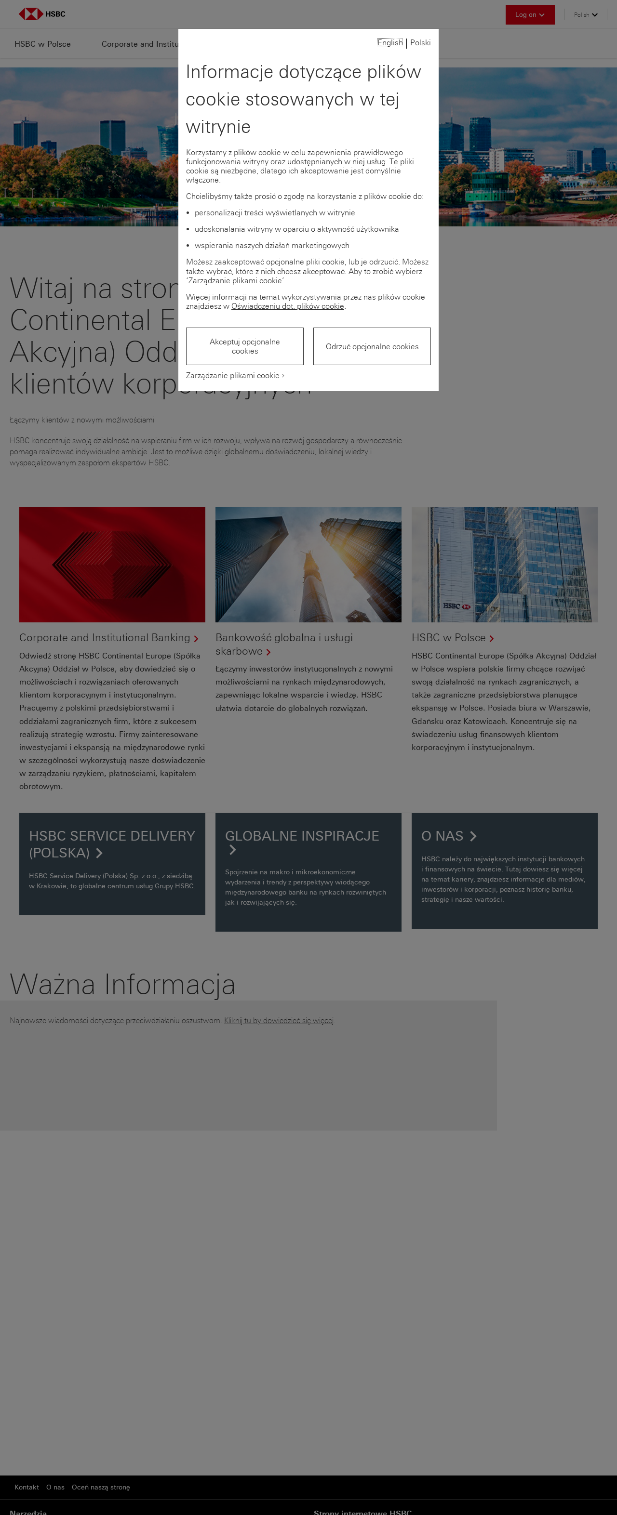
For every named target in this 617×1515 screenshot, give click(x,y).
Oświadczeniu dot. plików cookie (287, 306)
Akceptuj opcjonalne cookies (245, 346)
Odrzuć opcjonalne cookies (372, 346)
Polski (420, 42)
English (390, 42)
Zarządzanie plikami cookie (233, 375)
